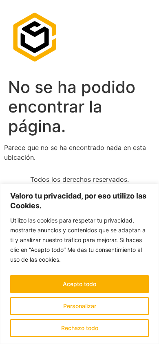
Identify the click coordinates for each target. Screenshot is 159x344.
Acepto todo (79, 283)
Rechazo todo (79, 327)
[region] (79, 264)
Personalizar (79, 305)
